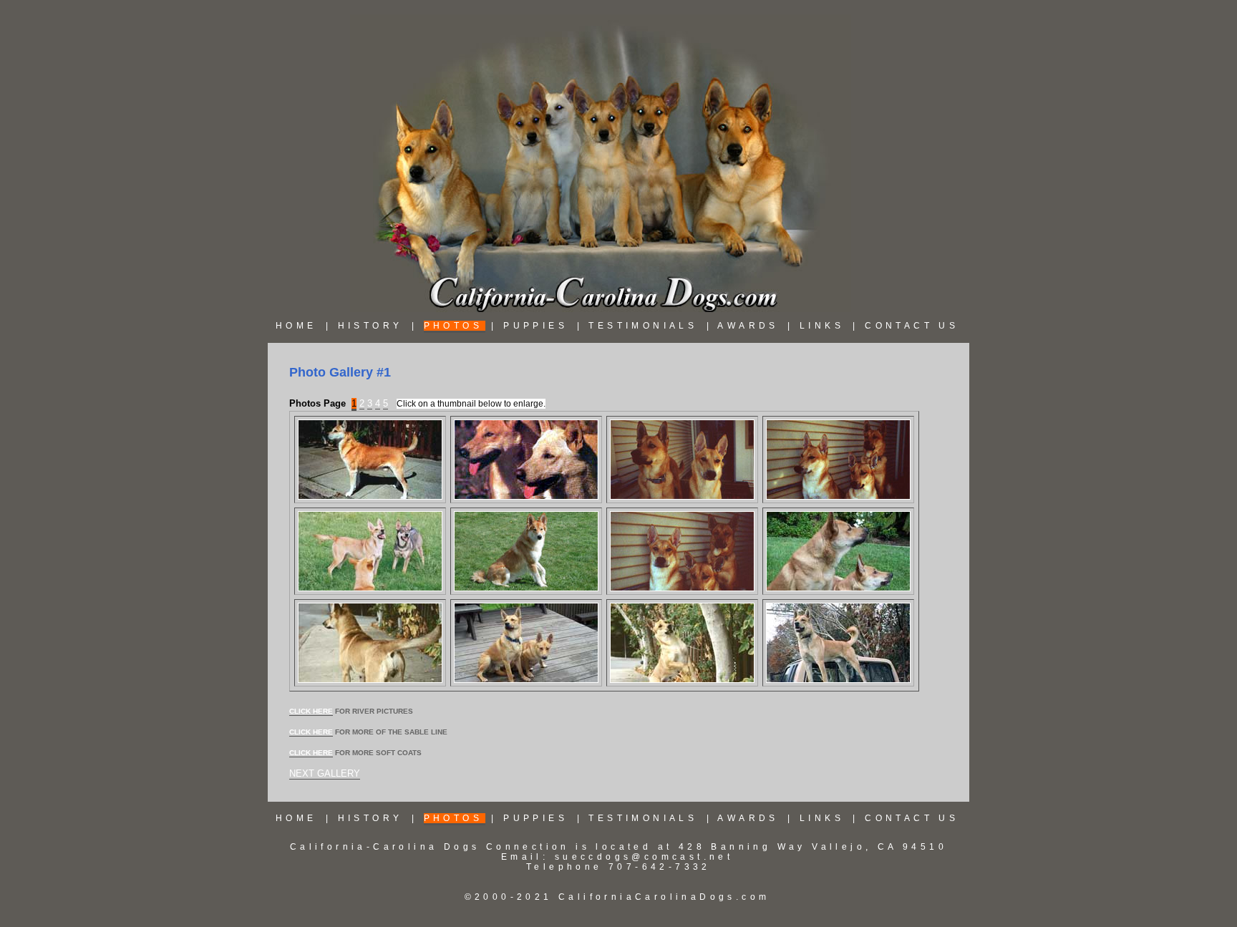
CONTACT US (912, 326)
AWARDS (747, 326)
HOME (296, 326)
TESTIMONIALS (642, 326)
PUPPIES (535, 326)
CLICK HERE (311, 711)
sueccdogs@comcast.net (644, 857)
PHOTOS (453, 326)
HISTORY (370, 326)
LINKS (822, 326)
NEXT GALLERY (324, 773)
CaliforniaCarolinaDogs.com (661, 897)
